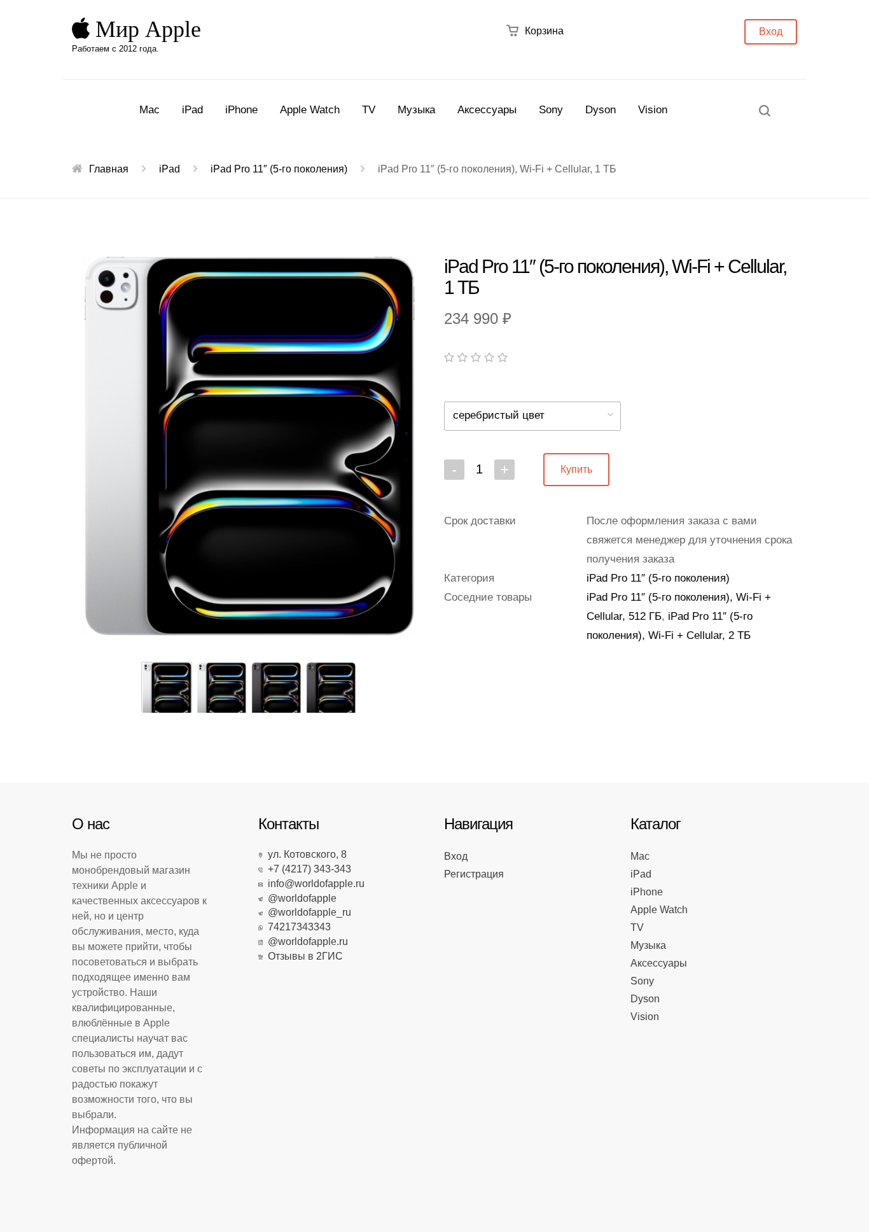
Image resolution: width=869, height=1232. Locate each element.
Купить (576, 469)
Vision (652, 110)
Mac (149, 110)
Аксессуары (487, 110)
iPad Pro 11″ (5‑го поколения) (279, 169)
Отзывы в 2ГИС (303, 956)
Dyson (600, 110)
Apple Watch (310, 110)
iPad (192, 110)
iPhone (241, 110)
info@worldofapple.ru (314, 883)
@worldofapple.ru (305, 941)
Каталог (655, 823)
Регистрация (474, 874)
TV (368, 110)
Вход (770, 31)
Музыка (416, 110)
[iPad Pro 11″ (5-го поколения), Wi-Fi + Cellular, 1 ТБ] (248, 446)
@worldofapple (300, 898)
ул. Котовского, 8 (305, 854)
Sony (551, 110)
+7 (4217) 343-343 (307, 869)
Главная (109, 169)
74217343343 (297, 926)
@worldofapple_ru (307, 912)
